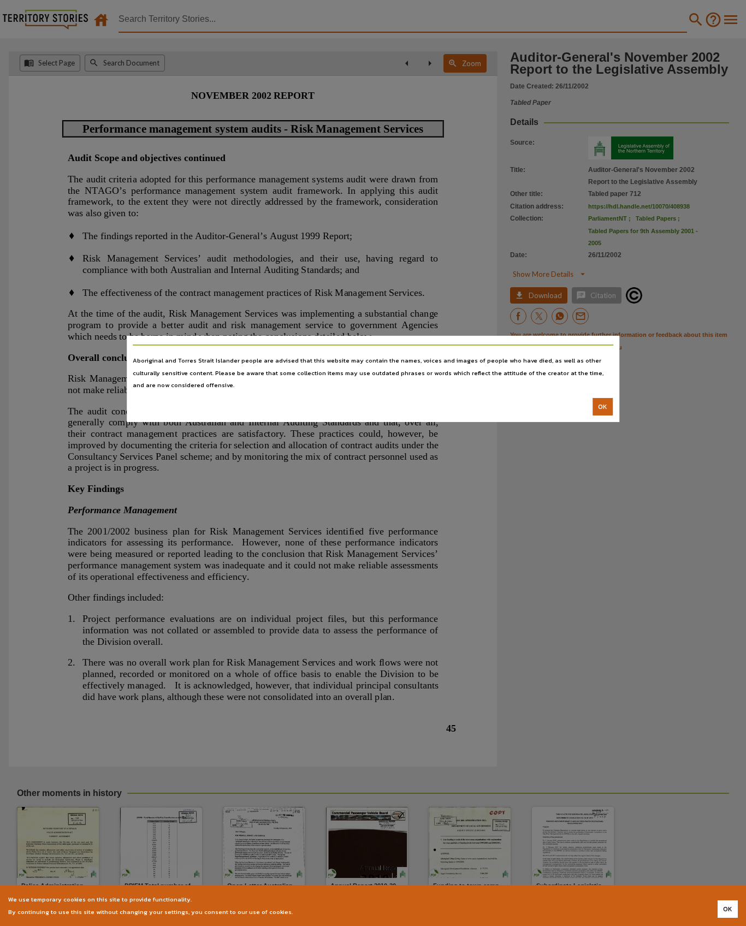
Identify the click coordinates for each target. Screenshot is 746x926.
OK (602, 407)
